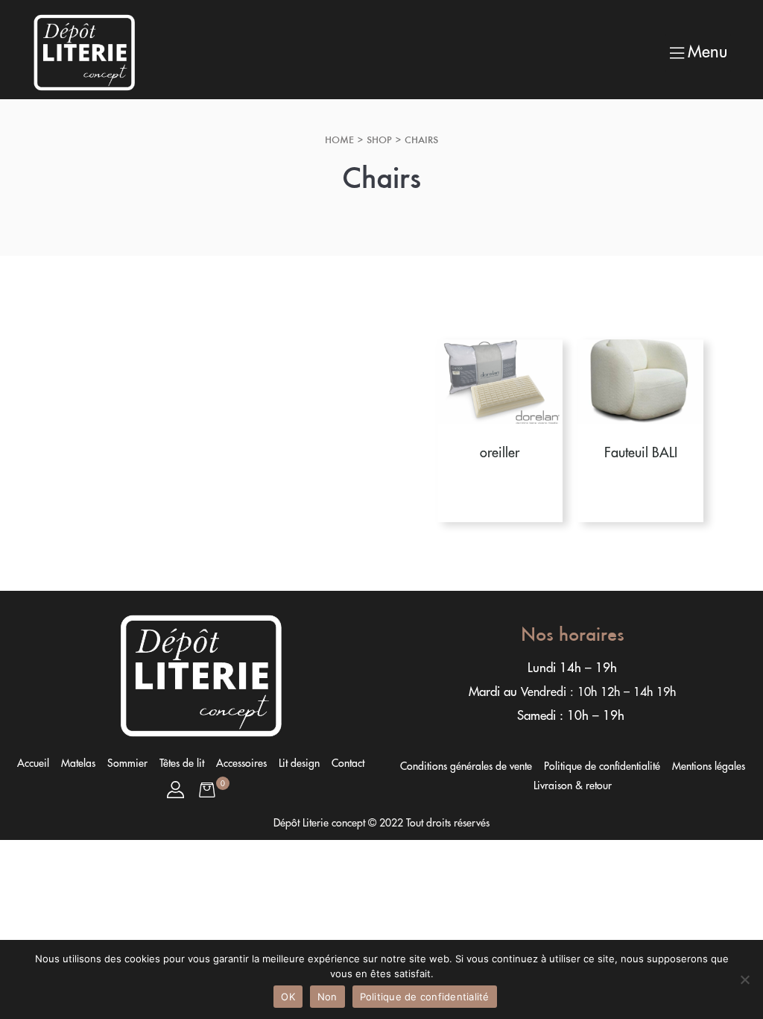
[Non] (744, 979)
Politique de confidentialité (425, 997)
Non (327, 997)
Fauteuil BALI (640, 453)
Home (339, 140)
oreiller (499, 453)
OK (288, 997)
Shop (379, 140)
